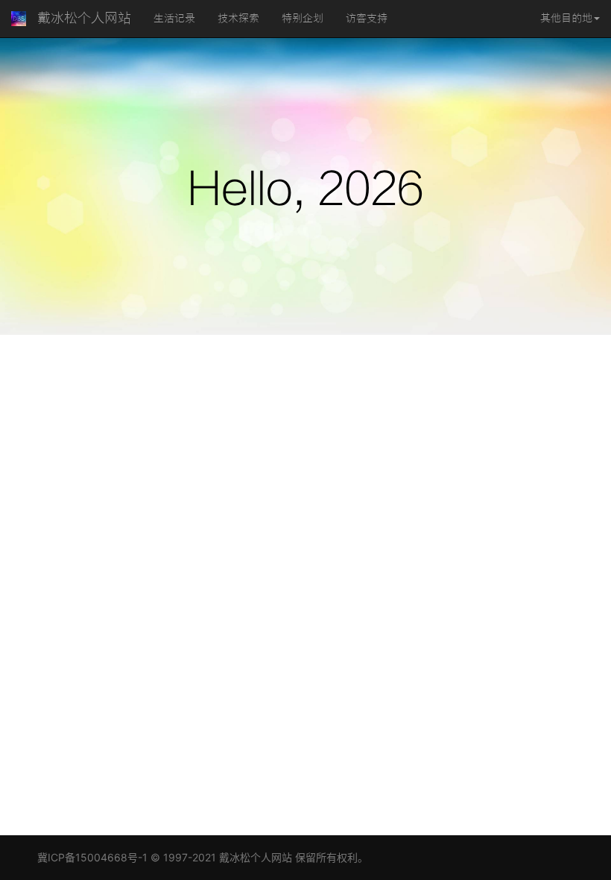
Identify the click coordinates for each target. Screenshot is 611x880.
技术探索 (238, 19)
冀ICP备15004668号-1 (92, 857)
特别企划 (302, 19)
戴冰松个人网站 (84, 18)
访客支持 (366, 19)
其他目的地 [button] (566, 19)
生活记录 (174, 19)
